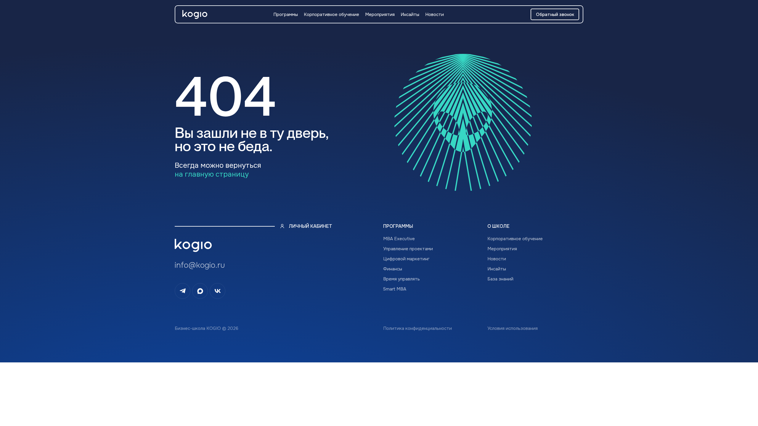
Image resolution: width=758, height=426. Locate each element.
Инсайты (410, 14)
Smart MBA (394, 289)
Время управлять (401, 279)
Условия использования (512, 328)
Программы (285, 14)
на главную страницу (212, 174)
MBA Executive (399, 239)
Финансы (392, 269)
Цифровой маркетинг (406, 259)
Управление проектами (408, 249)
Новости (434, 14)
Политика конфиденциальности (417, 328)
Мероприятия (380, 14)
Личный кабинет (310, 226)
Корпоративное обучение (331, 14)
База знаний (500, 279)
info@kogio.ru (200, 265)
